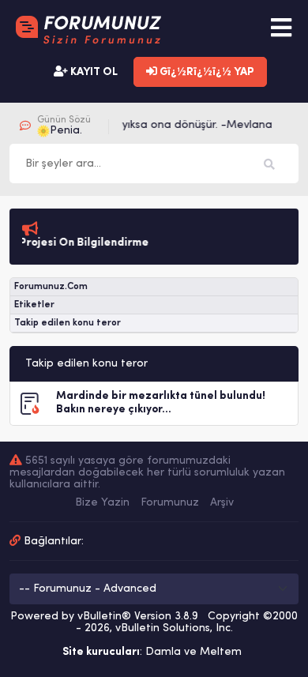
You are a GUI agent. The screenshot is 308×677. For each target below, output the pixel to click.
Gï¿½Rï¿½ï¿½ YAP (205, 72)
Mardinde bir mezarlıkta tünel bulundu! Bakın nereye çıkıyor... (160, 403)
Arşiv (222, 503)
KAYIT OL (93, 72)
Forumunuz (170, 503)
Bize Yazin (102, 503)
